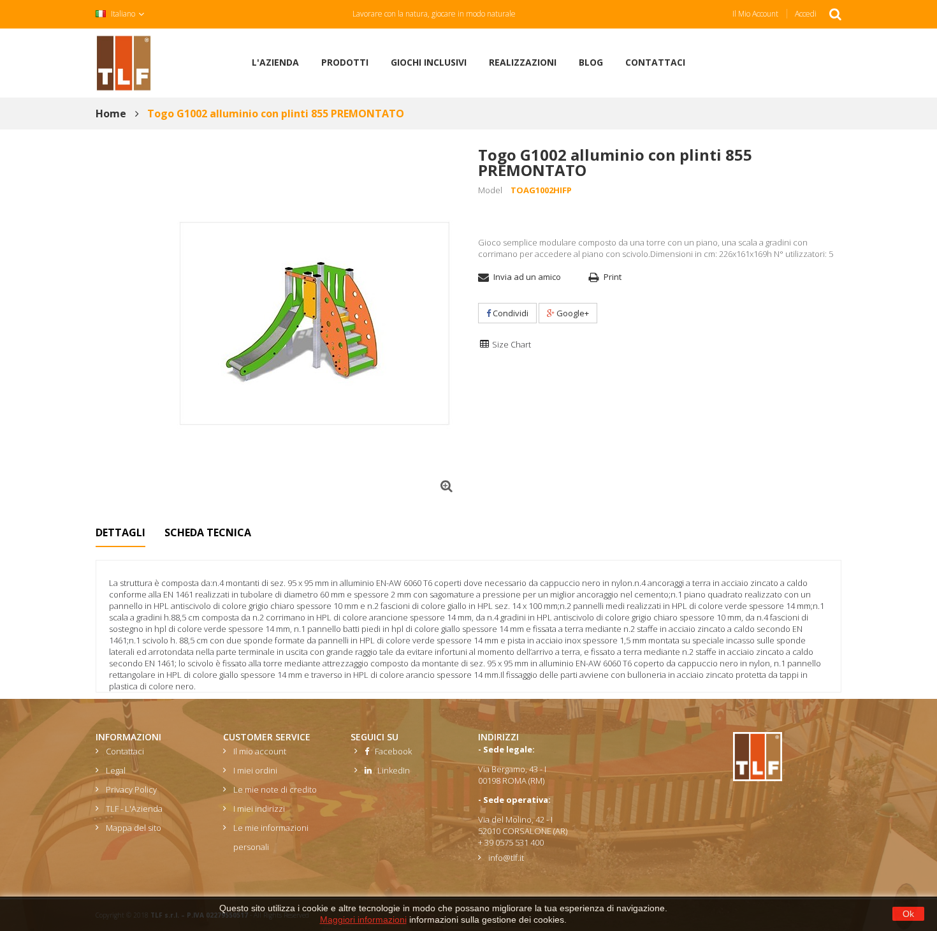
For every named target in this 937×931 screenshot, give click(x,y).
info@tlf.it (506, 857)
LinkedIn (391, 770)
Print (612, 276)
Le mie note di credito (275, 789)
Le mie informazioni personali (271, 837)
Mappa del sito (133, 827)
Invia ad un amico (527, 276)
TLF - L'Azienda (134, 808)
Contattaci (125, 751)
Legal (116, 770)
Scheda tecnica (207, 532)
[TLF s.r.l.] (124, 62)
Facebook (390, 751)
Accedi (806, 13)
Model (490, 190)
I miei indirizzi (259, 808)
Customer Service (266, 737)
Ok (908, 914)
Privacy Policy (131, 789)
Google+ (572, 313)
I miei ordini (255, 770)
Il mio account (755, 13)
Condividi (509, 313)
